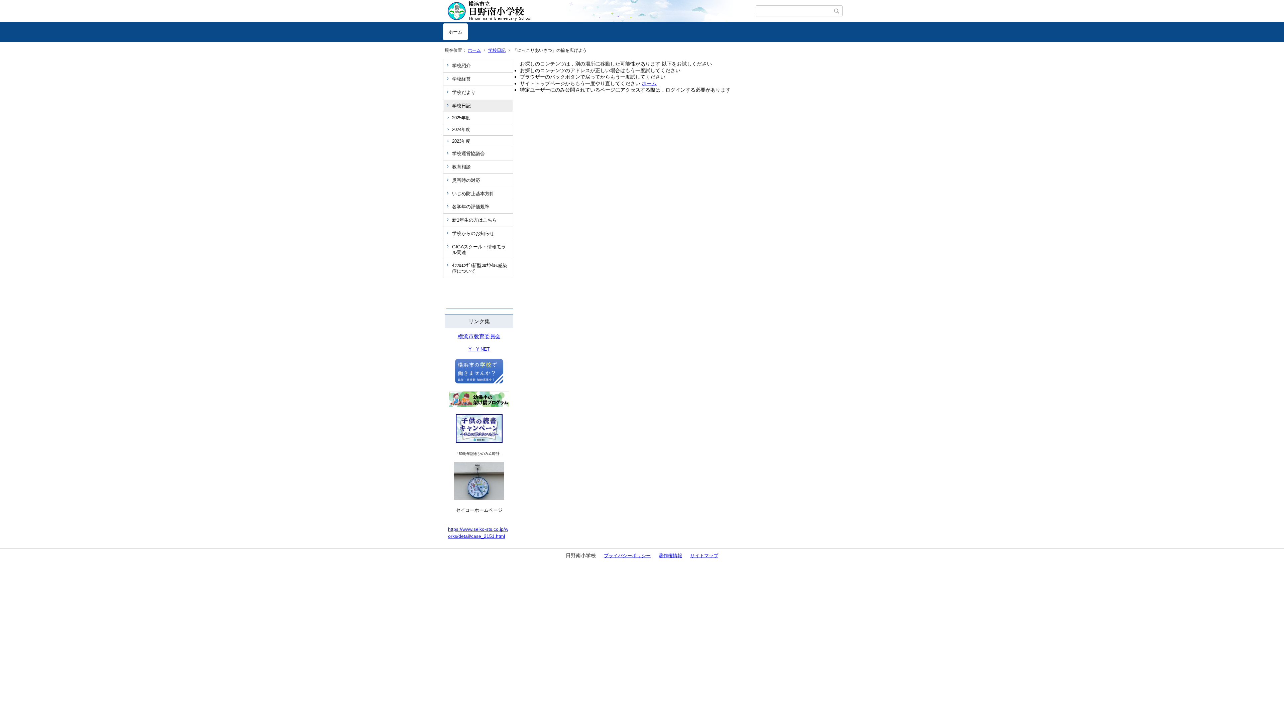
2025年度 (461, 117)
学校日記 (497, 50)
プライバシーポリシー (627, 555)
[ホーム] (599, 11)
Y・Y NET (479, 349)
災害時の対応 (466, 180)
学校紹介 (461, 65)
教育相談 (461, 166)
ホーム (455, 31)
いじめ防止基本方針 (473, 193)
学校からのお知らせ (473, 233)
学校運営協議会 (468, 153)
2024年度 (461, 129)
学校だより (463, 92)
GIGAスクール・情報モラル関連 (479, 249)
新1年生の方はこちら (474, 220)
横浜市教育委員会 (479, 336)
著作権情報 (670, 555)
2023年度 (461, 141)
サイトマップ (704, 555)
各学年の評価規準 (471, 206)
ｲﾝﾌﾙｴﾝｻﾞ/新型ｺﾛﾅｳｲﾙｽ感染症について (479, 268)
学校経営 (461, 79)
